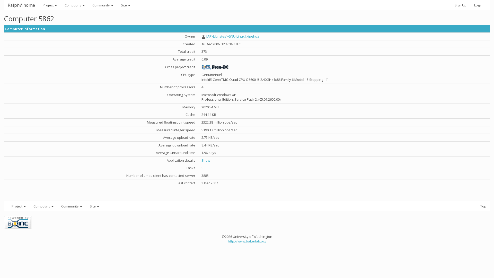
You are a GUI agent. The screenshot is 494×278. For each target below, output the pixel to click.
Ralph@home (21, 5)
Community (101, 5)
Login (478, 5)
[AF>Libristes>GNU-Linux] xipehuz (232, 36)
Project (48, 5)
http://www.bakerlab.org (247, 241)
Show (205, 160)
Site (124, 5)
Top (483, 206)
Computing (73, 5)
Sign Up (460, 5)
